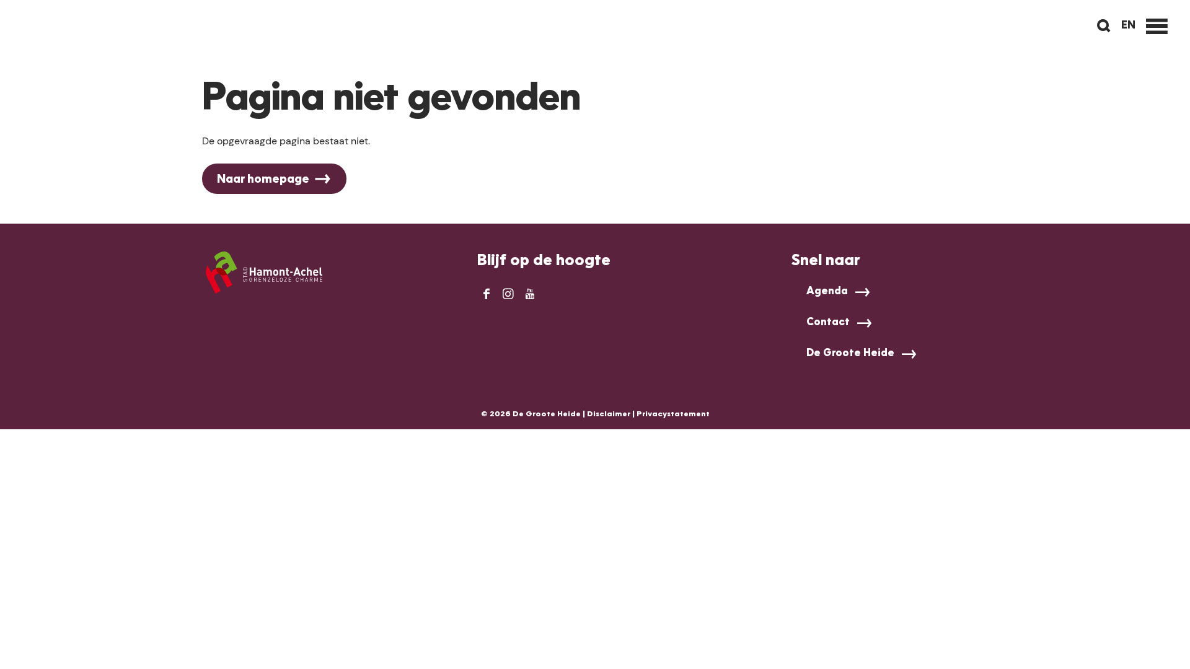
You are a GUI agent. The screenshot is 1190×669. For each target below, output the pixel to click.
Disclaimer (608, 414)
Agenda (827, 292)
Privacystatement (673, 414)
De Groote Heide (850, 354)
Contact (828, 323)
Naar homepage (263, 179)
